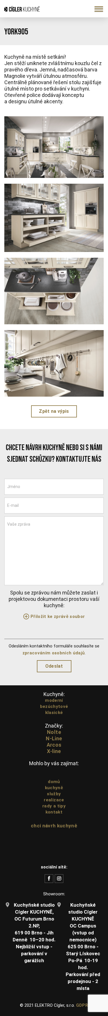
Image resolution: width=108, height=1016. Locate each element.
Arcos (54, 745)
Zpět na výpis (54, 411)
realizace (54, 800)
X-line (54, 751)
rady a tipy (54, 806)
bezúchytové (54, 706)
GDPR (82, 1005)
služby (54, 793)
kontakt (54, 812)
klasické (54, 712)
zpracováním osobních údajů (53, 653)
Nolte (54, 732)
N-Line (54, 738)
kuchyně (54, 787)
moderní (54, 700)
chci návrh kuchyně (54, 826)
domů (54, 781)
